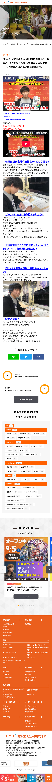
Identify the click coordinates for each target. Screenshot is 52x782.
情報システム (21, 446)
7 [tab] (31, 606)
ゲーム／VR (36, 446)
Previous (3, 569)
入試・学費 (28, 674)
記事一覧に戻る (26, 399)
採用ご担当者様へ (9, 697)
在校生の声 (6, 709)
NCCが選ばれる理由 (9, 624)
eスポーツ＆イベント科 (15, 500)
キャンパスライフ (13, 463)
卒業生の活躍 (7, 677)
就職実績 (6, 672)
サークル (38, 471)
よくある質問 (7, 635)
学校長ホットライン (31, 726)
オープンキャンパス (13, 479)
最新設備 (28, 624)
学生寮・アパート (30, 680)
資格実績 (6, 629)
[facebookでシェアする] (38, 357)
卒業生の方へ (31, 694)
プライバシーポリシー (31, 724)
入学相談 (10, 475)
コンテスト (39, 434)
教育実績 (11, 430)
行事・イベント (7, 706)
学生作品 (11, 471)
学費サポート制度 (30, 677)
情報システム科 (13, 496)
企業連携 (11, 434)
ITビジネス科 (28, 488)
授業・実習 (12, 467)
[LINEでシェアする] (13, 357)
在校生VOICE (27, 467)
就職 (10, 438)
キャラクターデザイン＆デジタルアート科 (19, 504)
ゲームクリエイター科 (9, 653)
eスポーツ (11, 450)
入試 (26, 479)
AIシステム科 (30, 492)
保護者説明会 (29, 712)
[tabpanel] (26, 568)
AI (9, 446)
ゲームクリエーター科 (31, 496)
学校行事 (25, 471)
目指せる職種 (7, 632)
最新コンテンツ (13, 442)
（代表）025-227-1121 (16, 753)
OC (8, 426)
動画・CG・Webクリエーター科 (17, 508)
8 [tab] (33, 606)
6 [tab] (29, 606)
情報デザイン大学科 (13, 492)
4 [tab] (25, 606)
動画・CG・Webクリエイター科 (36, 645)
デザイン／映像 (32, 454)
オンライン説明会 (30, 709)
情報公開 (28, 721)
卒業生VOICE (23, 438)
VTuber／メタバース (14, 454)
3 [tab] (22, 606)
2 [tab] (20, 606)
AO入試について (30, 672)
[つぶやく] (26, 357)
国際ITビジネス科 (13, 488)
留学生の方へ (7, 694)
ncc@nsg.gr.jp (32, 755)
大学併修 (11, 459)
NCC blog (6, 717)
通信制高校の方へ (32, 690)
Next (49, 569)
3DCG (23, 450)
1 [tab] (18, 606)
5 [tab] (27, 606)
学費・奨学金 (38, 479)
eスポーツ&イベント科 (10, 658)
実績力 (5, 627)
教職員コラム (12, 484)
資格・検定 (25, 434)
